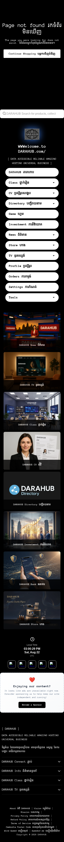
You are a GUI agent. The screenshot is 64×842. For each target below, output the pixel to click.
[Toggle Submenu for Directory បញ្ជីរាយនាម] (55, 203)
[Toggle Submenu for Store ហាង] (55, 245)
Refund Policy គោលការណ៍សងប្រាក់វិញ (30, 819)
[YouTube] (12, 664)
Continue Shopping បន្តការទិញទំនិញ (32, 53)
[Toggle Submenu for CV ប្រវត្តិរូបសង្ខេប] (55, 193)
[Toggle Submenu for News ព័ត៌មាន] (55, 235)
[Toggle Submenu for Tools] (55, 297)
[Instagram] (42, 664)
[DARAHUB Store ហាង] (32, 610)
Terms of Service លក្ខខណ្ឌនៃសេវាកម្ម (30, 823)
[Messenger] (32, 664)
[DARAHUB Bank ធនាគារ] (32, 570)
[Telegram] (52, 664)
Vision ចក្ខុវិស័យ (42, 808)
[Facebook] (22, 664)
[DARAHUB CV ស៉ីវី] (32, 451)
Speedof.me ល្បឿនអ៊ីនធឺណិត (46, 831)
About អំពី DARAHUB (20, 808)
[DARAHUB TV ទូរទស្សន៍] (32, 371)
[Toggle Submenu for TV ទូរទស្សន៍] (55, 256)
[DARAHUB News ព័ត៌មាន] (32, 331)
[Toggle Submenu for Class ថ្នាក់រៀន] (55, 182)
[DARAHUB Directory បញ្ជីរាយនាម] (32, 491)
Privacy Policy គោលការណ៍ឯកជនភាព (30, 816)
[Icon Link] (32, 134)
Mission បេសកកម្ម (30, 812)
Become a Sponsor (32, 705)
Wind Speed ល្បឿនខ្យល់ (16, 831)
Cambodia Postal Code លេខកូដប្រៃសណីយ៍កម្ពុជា (30, 827)
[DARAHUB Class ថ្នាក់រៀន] (32, 411)
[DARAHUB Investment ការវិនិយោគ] (32, 530)
